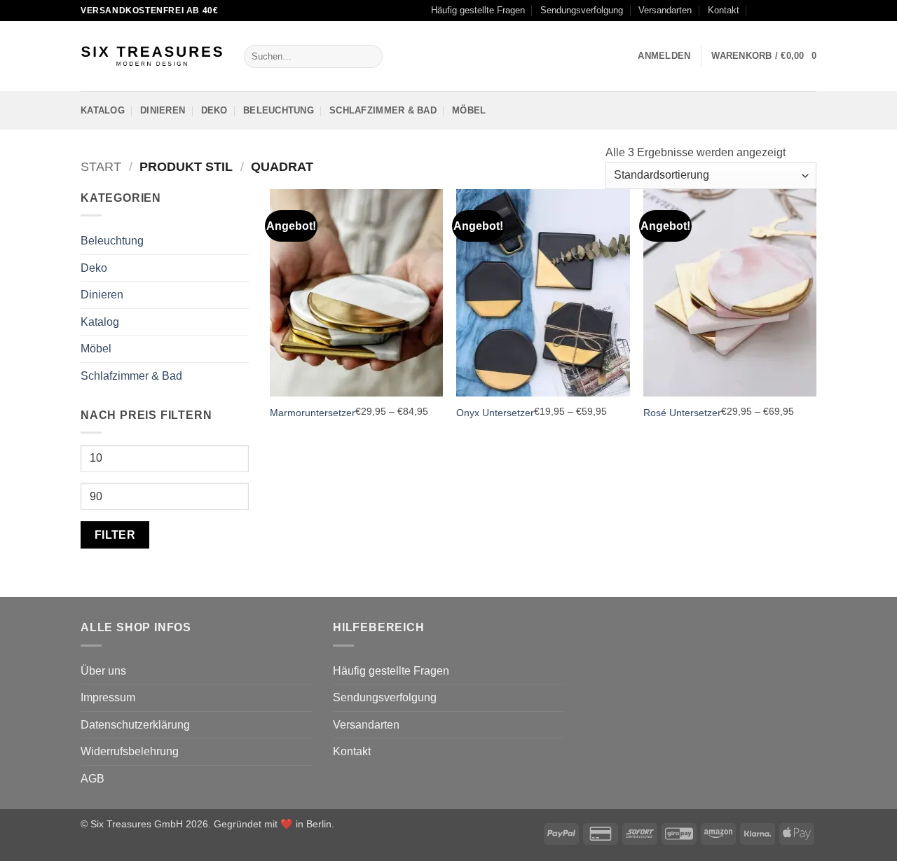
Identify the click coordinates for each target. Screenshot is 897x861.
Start (101, 166)
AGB (92, 779)
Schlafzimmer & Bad (383, 110)
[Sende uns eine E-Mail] (796, 10)
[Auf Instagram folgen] (783, 10)
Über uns (103, 671)
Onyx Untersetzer (495, 412)
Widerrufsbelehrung (130, 751)
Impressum (108, 697)
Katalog (103, 110)
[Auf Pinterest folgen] (809, 10)
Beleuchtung (278, 110)
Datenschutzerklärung (135, 725)
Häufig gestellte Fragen (478, 10)
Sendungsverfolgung (581, 10)
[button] (664, 56)
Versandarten (665, 10)
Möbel (469, 110)
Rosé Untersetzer (682, 412)
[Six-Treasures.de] (152, 56)
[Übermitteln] (369, 57)
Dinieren (162, 110)
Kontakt (723, 10)
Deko (214, 110)
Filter (115, 535)
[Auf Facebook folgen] (769, 10)
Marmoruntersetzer (312, 412)
